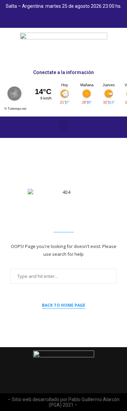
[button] (63, 125)
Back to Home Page (63, 305)
